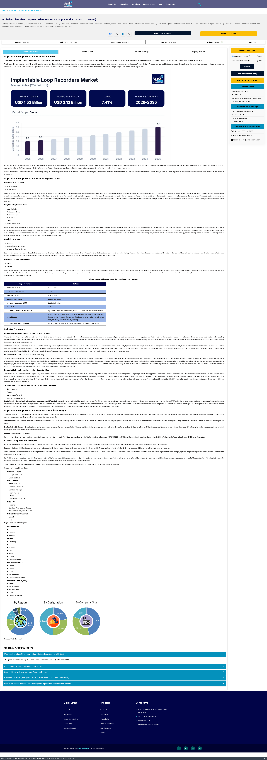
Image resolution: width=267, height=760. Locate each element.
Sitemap (103, 733)
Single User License (241, 56)
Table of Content (86, 52)
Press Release (149, 4)
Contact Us (170, 4)
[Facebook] (179, 748)
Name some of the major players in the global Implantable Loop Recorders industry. (36, 678)
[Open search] (199, 4)
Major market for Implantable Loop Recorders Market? (25, 666)
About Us (112, 4)
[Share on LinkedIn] (122, 33)
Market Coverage (142, 52)
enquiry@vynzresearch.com (249, 140)
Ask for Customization (162, 33)
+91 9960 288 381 (246, 136)
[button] (261, 754)
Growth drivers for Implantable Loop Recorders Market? (26, 672)
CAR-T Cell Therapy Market (240, 92)
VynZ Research (83, 748)
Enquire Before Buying (247, 74)
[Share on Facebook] (110, 33)
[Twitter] (186, 748)
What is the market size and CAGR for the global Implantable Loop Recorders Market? (37, 684)
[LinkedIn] (193, 748)
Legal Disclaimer (105, 728)
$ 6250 (259, 61)
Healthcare (12, 10)
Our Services (68, 714)
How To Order (105, 710)
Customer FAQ (105, 714)
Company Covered (198, 52)
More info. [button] (71, 758)
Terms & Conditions (107, 724)
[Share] (129, 33)
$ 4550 (259, 56)
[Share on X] (116, 33)
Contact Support (70, 728)
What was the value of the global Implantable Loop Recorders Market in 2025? (34, 654)
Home (4, 10)
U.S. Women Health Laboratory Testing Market (246, 98)
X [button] (264, 758)
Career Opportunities (71, 719)
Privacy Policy (105, 719)
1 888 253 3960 (247, 131)
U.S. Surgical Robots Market (241, 101)
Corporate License (241, 61)
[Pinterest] (200, 748)
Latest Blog (68, 724)
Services (136, 4)
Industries (123, 4)
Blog (160, 4)
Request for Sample (228, 33)
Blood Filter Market (238, 95)
